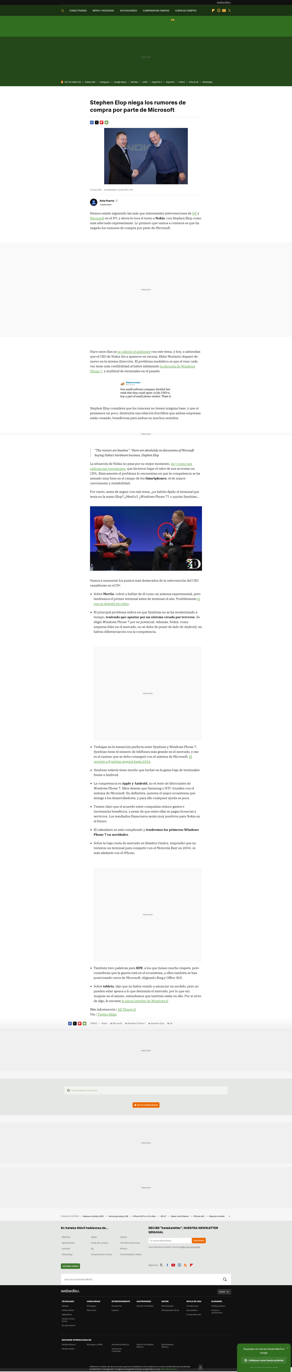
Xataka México (69, 1344)
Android (66, 1248)
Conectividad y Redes (131, 1254)
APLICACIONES (128, 10)
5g (92, 1248)
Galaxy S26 (90, 81)
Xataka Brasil (68, 1348)
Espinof (115, 1310)
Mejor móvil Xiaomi (180, 1216)
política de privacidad (190, 1246)
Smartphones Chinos (101, 1254)
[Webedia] (224, 2)
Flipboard (213, 10)
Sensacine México (120, 1344)
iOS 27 (164, 1216)
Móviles (134, 81)
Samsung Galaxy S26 (118, 1216)
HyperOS (170, 81)
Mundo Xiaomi (68, 1325)
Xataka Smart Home (68, 1319)
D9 (171, 1023)
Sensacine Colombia (117, 1350)
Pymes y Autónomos (216, 1311)
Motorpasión (168, 1305)
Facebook (92, 122)
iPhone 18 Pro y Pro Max (144, 1216)
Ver (147, 1104)
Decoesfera (192, 1310)
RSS (185, 1264)
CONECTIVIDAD (78, 10)
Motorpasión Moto (170, 1310)
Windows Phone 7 (136, 1023)
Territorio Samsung (130, 1242)
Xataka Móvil (68, 1310)
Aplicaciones (68, 1242)
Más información (169, 1368)
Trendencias (192, 1305)
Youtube (224, 10)
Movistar (66, 1236)
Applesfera (67, 1314)
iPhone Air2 (199, 1216)
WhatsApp (207, 81)
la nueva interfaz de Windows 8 (145, 1001)
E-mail (106, 122)
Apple (94, 1236)
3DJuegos (91, 1305)
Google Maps (120, 81)
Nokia (104, 1023)
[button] (108, 200)
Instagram (219, 10)
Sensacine (117, 1305)
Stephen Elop (157, 1023)
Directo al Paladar (145, 1305)
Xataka (65, 1305)
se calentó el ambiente (134, 351)
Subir (222, 1291)
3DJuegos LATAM (95, 1344)
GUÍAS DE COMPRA (185, 10)
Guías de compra (99, 1242)
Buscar (225, 1279)
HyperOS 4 (157, 81)
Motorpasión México (168, 1345)
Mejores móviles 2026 (93, 1216)
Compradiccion (193, 1314)
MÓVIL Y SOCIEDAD (103, 10)
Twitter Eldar (107, 1014)
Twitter (229, 10)
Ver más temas (70, 1266)
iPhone (123, 1248)
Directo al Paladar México (145, 1345)
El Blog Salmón (218, 1305)
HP (194, 213)
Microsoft (97, 218)
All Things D (127, 1009)
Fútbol (182, 81)
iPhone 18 (193, 81)
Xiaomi (123, 1236)
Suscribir (199, 1240)
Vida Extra (91, 1310)
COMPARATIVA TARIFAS (156, 10)
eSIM (145, 81)
